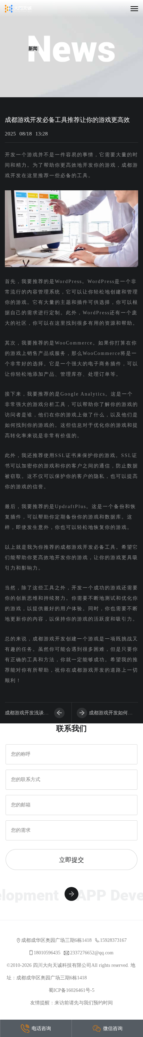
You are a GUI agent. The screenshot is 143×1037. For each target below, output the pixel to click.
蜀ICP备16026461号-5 (71, 990)
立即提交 (71, 859)
